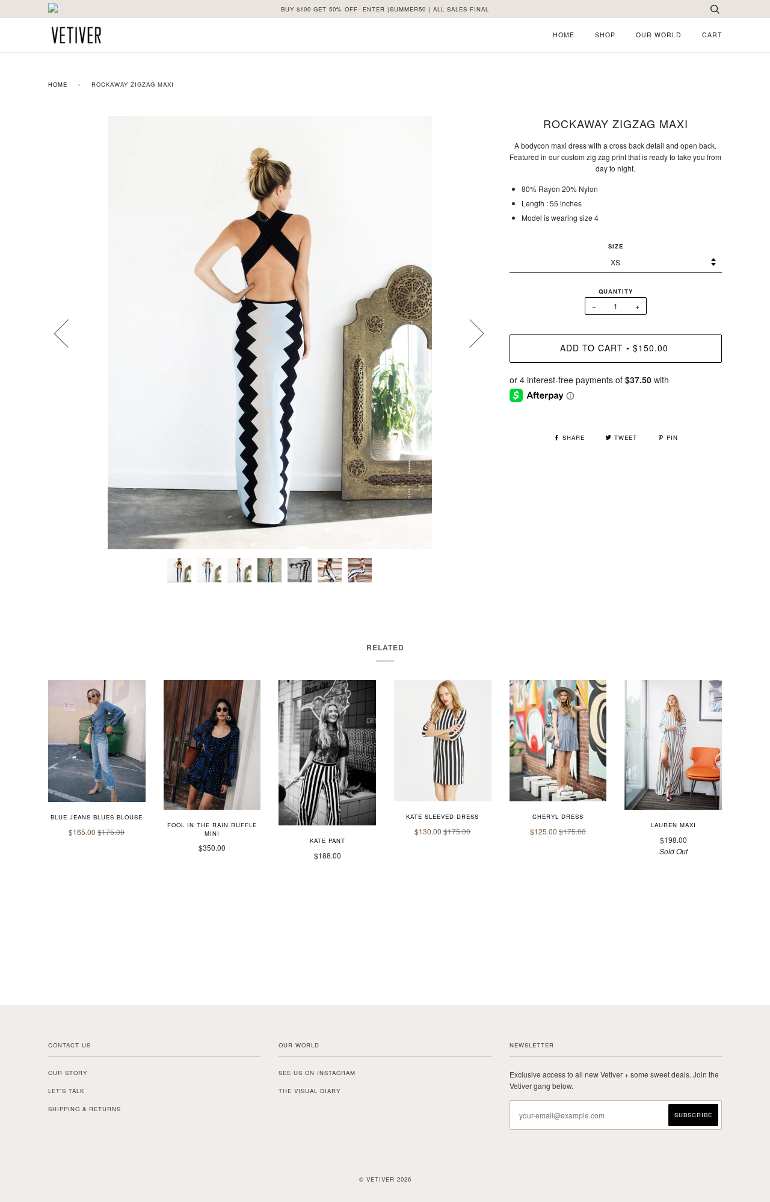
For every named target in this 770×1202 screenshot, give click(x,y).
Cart (712, 34)
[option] (269, 332)
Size (615, 246)
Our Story (67, 1072)
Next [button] (469, 332)
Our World (659, 34)
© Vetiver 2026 (385, 1179)
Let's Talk (66, 1090)
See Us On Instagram (317, 1072)
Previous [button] (68, 332)
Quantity (616, 291)
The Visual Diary (309, 1090)
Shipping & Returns (84, 1109)
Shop (605, 34)
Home (563, 34)
